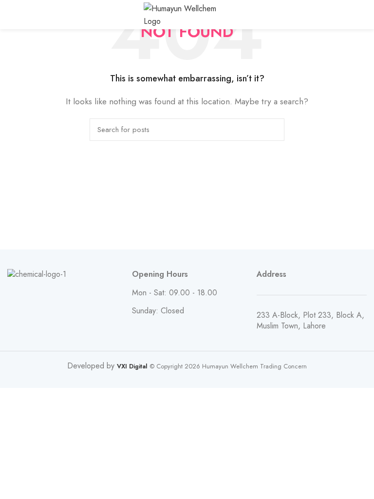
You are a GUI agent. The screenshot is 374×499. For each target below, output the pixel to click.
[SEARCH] (271, 129)
